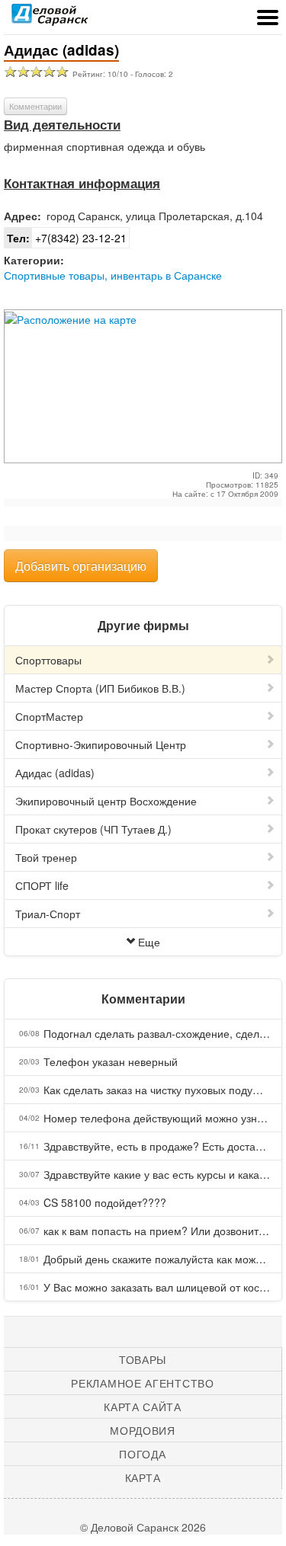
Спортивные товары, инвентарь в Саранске (113, 275)
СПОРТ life (42, 885)
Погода (142, 1453)
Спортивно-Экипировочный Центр (100, 744)
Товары (142, 1359)
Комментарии (35, 106)
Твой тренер (46, 857)
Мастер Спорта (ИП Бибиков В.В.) (100, 688)
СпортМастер (49, 716)
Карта (143, 1477)
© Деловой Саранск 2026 (143, 1527)
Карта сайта (143, 1406)
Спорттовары (48, 659)
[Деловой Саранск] (49, 19)
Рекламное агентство (142, 1383)
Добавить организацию (80, 566)
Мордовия (142, 1430)
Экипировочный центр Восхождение (106, 800)
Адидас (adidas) (55, 772)
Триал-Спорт (47, 913)
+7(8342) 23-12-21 (67, 237)
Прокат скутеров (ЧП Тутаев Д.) (93, 829)
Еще (149, 941)
